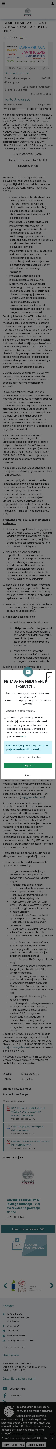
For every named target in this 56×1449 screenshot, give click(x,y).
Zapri (28, 775)
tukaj (23, 736)
